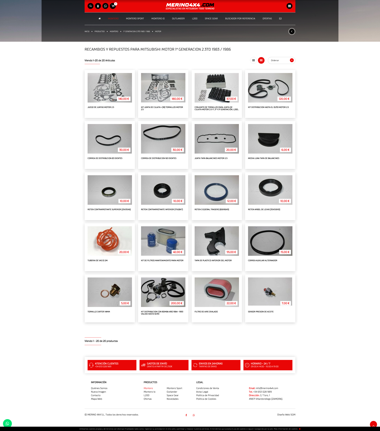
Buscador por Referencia (240, 19)
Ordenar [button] (275, 60)
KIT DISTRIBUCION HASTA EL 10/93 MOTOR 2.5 (268, 107)
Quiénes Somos (99, 388)
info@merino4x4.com (267, 388)
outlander (172, 392)
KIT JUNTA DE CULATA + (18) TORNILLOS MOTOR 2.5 (162, 108)
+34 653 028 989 (262, 392)
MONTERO (113, 19)
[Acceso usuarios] (98, 6)
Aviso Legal (202, 392)
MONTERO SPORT (135, 19)
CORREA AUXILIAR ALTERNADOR (262, 261)
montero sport (174, 388)
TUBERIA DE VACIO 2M (98, 261)
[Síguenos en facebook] (186, 415)
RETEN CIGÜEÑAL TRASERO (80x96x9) (212, 210)
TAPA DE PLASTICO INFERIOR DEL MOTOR (213, 261)
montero (148, 388)
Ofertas (267, 19)
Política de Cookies (206, 399)
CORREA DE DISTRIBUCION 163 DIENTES (158, 158)
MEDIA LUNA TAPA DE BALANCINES (263, 158)
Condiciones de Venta (207, 388)
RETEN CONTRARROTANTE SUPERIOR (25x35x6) (109, 210)
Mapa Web (96, 399)
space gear (173, 395)
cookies (294, 429)
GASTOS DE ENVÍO (157, 363)
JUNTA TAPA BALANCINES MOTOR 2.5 (211, 158)
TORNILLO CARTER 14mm (99, 312)
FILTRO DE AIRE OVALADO (206, 312)
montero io (149, 392)
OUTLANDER (178, 19)
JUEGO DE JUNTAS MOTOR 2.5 (101, 107)
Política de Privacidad (207, 395)
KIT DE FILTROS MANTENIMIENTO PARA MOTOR (162, 261)
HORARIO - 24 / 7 (260, 363)
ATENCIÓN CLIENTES (106, 363)
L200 (194, 19)
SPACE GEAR (211, 19)
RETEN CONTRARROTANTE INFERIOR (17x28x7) (162, 210)
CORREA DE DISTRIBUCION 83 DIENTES (105, 158)
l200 (146, 395)
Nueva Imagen (98, 392)
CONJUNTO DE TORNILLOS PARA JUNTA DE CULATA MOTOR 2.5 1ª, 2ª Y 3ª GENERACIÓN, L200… (217, 108)
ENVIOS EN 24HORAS (211, 363)
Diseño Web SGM (286, 414)
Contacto (95, 395)
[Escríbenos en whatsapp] (105, 6)
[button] (91, 6)
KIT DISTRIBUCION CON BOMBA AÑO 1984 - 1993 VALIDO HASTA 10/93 (162, 313)
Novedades (172, 399)
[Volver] (291, 31)
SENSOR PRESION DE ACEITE (261, 312)
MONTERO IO (158, 19)
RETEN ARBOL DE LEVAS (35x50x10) (264, 210)
